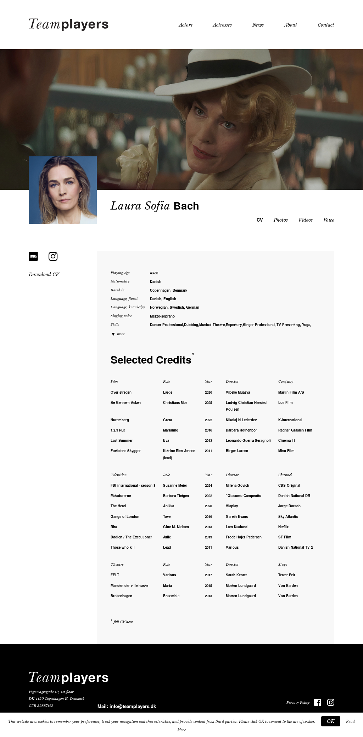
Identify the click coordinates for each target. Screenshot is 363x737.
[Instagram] (53, 256)
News (258, 25)
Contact (326, 25)
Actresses (222, 25)
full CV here (123, 622)
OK (331, 721)
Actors (185, 25)
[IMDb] (33, 256)
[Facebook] (315, 703)
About (290, 25)
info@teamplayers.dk (133, 706)
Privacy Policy (297, 703)
